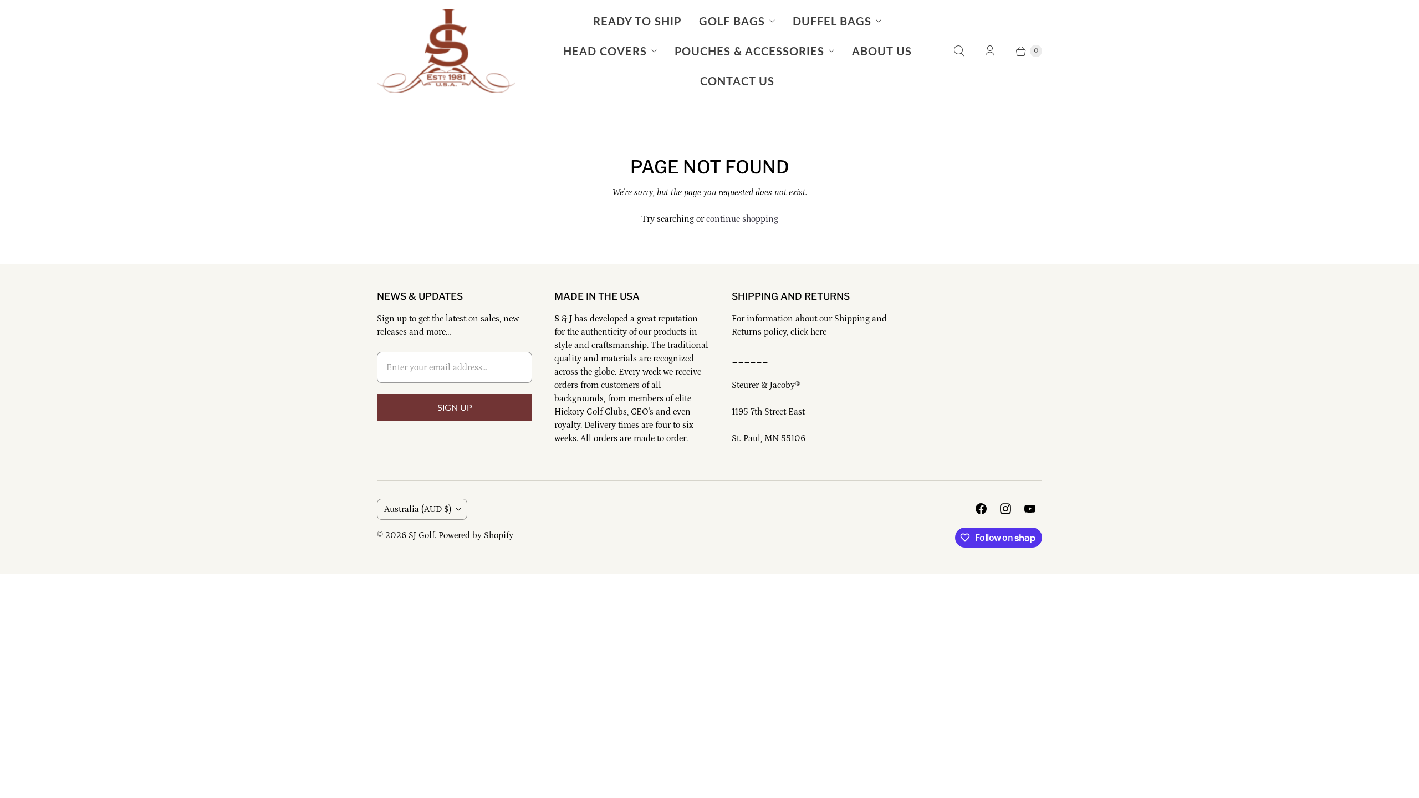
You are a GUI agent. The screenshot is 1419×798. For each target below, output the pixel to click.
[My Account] (989, 51)
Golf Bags (732, 21)
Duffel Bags (832, 21)
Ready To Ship (637, 21)
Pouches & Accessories (749, 51)
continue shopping (742, 219)
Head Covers (605, 51)
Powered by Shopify (475, 535)
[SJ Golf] (446, 51)
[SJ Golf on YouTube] (1030, 509)
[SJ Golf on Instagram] (1005, 509)
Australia (417, 509)
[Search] (958, 51)
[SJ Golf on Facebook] (981, 509)
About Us (882, 51)
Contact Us (737, 81)
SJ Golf (422, 535)
